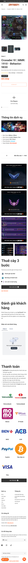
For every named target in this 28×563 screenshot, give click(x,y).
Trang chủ (3, 9)
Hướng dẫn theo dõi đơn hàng (20, 497)
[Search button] (23, 4)
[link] (7, 250)
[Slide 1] (1, 107)
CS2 (2, 502)
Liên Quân (3, 496)
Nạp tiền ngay (4, 290)
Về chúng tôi (17, 501)
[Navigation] (2, 5)
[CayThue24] (14, 5)
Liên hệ (16, 503)
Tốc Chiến (3, 506)
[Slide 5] (6, 107)
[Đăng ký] (25, 540)
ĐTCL (2, 494)
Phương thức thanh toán (20, 499)
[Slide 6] (7, 107)
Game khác (3, 507)
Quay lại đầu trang (14, 561)
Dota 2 (2, 504)
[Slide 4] (5, 107)
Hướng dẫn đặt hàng (19, 494)
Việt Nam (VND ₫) (6, 553)
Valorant (3, 500)
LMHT (2, 498)
